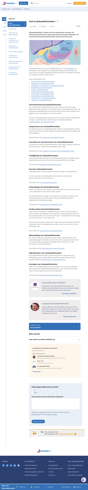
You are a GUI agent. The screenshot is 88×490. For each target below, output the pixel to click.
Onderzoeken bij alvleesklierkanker (42, 94)
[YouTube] (18, 465)
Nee (35, 392)
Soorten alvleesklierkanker (16, 52)
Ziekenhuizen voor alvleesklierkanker (43, 98)
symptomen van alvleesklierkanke (53, 137)
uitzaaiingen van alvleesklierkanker (51, 204)
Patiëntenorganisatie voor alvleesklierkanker (16, 62)
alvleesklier (70, 68)
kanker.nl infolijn (51, 414)
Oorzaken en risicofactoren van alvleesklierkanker (14, 40)
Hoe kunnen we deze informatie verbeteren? (47, 397)
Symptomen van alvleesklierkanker (13, 34)
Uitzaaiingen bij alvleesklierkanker (13, 56)
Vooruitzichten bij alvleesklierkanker (43, 81)
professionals (36, 414)
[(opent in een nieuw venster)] (3, 465)
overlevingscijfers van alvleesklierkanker (42, 122)
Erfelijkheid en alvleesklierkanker (13, 47)
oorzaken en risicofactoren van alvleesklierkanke (58, 151)
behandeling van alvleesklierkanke (53, 248)
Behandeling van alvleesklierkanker (42, 96)
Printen (34, 26)
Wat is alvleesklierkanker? (14, 24)
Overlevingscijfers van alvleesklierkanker (15, 68)
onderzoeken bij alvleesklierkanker (51, 231)
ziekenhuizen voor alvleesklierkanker (53, 260)
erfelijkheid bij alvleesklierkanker (50, 164)
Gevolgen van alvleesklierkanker (41, 100)
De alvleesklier (13, 29)
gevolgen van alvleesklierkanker (52, 275)
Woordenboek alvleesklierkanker (13, 73)
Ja (34, 390)
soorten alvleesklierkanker (48, 182)
